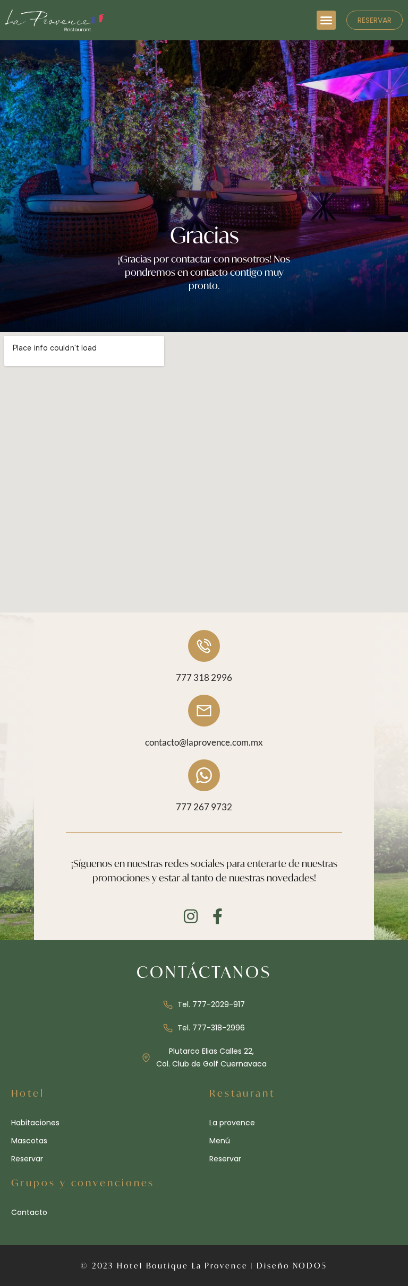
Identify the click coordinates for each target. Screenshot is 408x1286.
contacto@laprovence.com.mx (204, 742)
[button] (326, 20)
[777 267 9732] (204, 775)
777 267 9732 (204, 806)
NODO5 (310, 1265)
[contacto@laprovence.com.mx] (204, 711)
